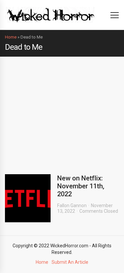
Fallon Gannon (72, 205)
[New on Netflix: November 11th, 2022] (28, 198)
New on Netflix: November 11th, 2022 (80, 186)
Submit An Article (70, 262)
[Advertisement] (62, 110)
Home (11, 37)
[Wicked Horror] (51, 14)
